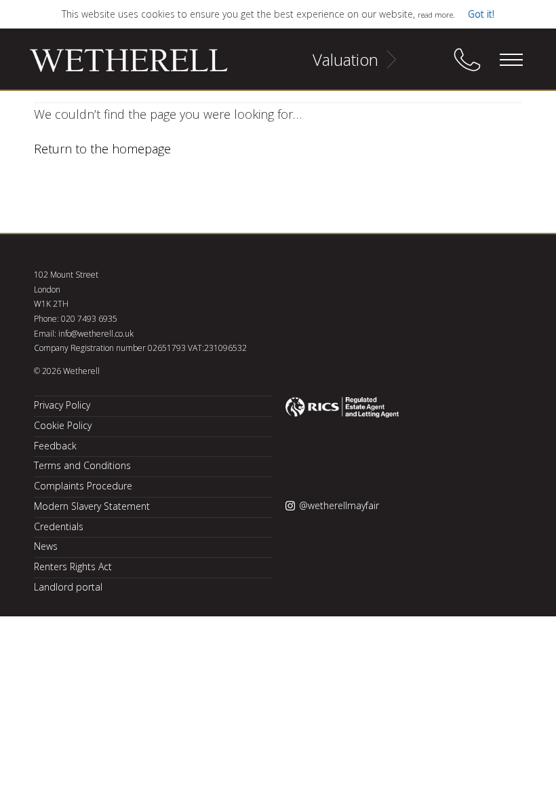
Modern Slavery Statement (92, 506)
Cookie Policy (63, 425)
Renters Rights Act (73, 566)
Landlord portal (68, 586)
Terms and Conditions (82, 465)
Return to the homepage (102, 149)
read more (435, 15)
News (46, 546)
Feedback (55, 445)
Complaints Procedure (83, 485)
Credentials (58, 526)
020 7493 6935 (89, 318)
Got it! (481, 13)
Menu (510, 60)
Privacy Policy (62, 404)
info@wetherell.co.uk (96, 333)
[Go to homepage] (112, 66)
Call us (467, 59)
